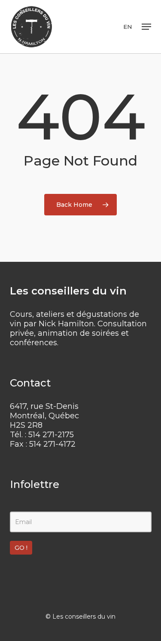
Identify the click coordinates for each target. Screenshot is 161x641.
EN (127, 27)
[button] (146, 26)
